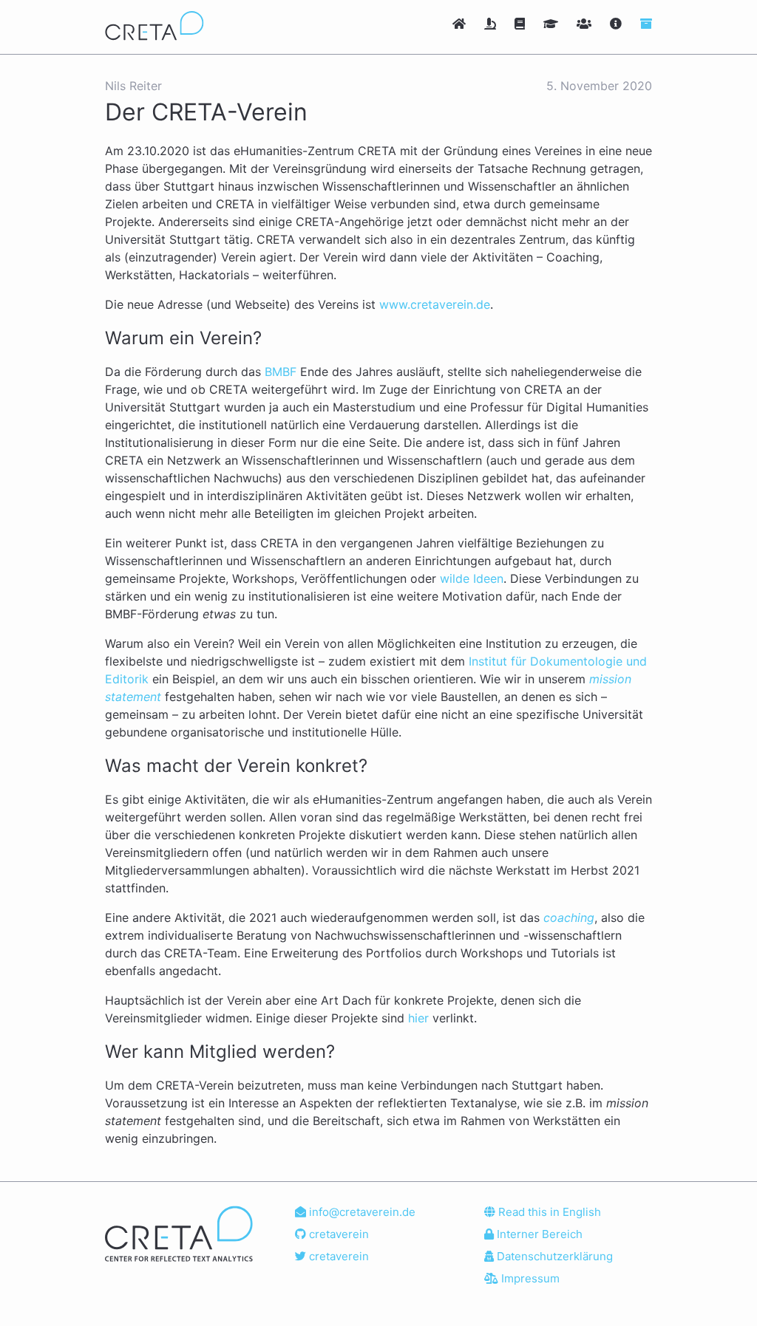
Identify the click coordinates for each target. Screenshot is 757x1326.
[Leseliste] (522, 23)
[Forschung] (492, 23)
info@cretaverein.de (360, 1212)
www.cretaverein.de (434, 304)
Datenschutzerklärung (553, 1256)
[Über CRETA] (617, 23)
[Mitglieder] (586, 23)
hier (418, 1018)
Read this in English (548, 1212)
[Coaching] (552, 23)
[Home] (460, 23)
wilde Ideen (471, 578)
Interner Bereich (538, 1234)
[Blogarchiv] (646, 23)
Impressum (529, 1278)
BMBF (280, 371)
